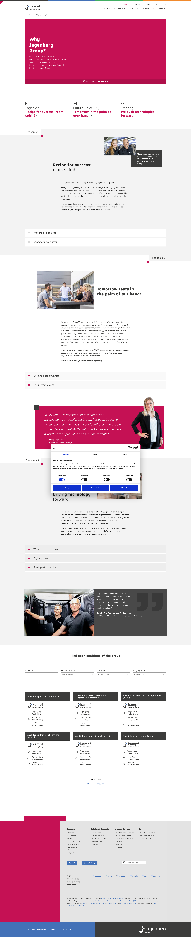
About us (71, 833)
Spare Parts (119, 844)
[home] (25, 14)
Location (101, 671)
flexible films (99, 901)
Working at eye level (44, 233)
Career (141, 829)
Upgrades (119, 841)
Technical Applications (99, 838)
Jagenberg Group (73, 844)
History (70, 838)
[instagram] (121, 876)
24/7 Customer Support (123, 836)
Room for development (45, 242)
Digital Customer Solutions (124, 838)
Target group (139, 671)
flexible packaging (110, 901)
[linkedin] (134, 876)
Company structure (74, 841)
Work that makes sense (46, 549)
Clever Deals (96, 844)
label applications (111, 903)
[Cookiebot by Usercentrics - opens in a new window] (129, 447)
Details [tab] (95, 454)
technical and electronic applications (93, 903)
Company (71, 829)
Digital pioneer (41, 558)
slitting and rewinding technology (112, 898)
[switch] (84, 479)
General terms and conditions (74, 883)
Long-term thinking (43, 385)
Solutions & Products (100, 829)
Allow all (124, 488)
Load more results (95, 784)
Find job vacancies (145, 838)
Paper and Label (97, 841)
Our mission (72, 836)
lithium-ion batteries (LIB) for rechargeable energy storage (138, 901)
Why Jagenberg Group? (147, 836)
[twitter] (109, 876)
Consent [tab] (66, 454)
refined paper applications (128, 903)
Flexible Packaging (98, 836)
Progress (71, 853)
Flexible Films (96, 833)
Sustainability (72, 847)
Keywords (30, 671)
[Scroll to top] (187, 933)
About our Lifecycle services (125, 833)
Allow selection (95, 488)
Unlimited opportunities (46, 376)
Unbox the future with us (147, 833)
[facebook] (97, 876)
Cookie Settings (89, 863)
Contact (72, 863)
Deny (67, 488)
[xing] (144, 876)
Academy (119, 847)
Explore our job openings (97, 81)
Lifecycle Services (122, 829)
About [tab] (125, 454)
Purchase (71, 850)
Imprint (70, 876)
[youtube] (155, 876)
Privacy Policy (73, 878)
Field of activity (68, 671)
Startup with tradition (45, 567)
